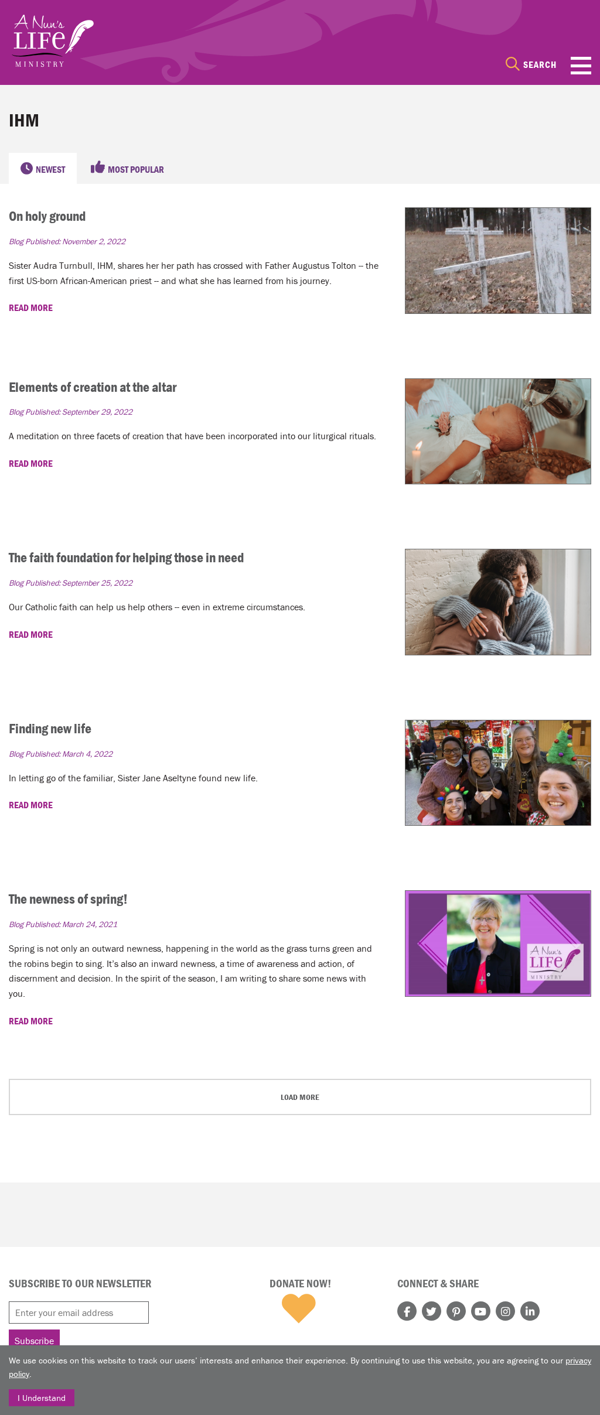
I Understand (42, 1397)
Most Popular (136, 169)
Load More (300, 1097)
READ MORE (31, 307)
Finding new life (50, 728)
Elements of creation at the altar (92, 386)
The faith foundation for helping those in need (126, 557)
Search (540, 64)
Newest (50, 169)
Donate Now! (300, 1283)
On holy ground (47, 215)
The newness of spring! (68, 898)
